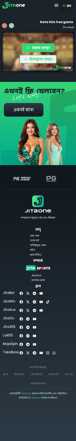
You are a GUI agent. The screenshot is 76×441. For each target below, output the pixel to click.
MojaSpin (10, 343)
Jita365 (9, 326)
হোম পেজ (34, 235)
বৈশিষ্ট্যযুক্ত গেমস (38, 245)
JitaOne (38, 211)
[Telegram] (34, 293)
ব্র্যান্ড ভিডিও (36, 254)
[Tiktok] (47, 302)
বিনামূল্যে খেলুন (40, 59)
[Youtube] (41, 293)
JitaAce (9, 309)
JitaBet (9, 292)
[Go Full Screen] (11, 25)
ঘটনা (32, 250)
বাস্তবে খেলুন (41, 47)
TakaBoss (11, 352)
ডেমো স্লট (34, 240)
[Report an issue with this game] (4, 25)
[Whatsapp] (54, 353)
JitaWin (9, 301)
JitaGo (8, 318)
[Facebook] (21, 293)
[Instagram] (47, 353)
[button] (56, 5)
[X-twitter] (28, 293)
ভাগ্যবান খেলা (38, 280)
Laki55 (8, 335)
